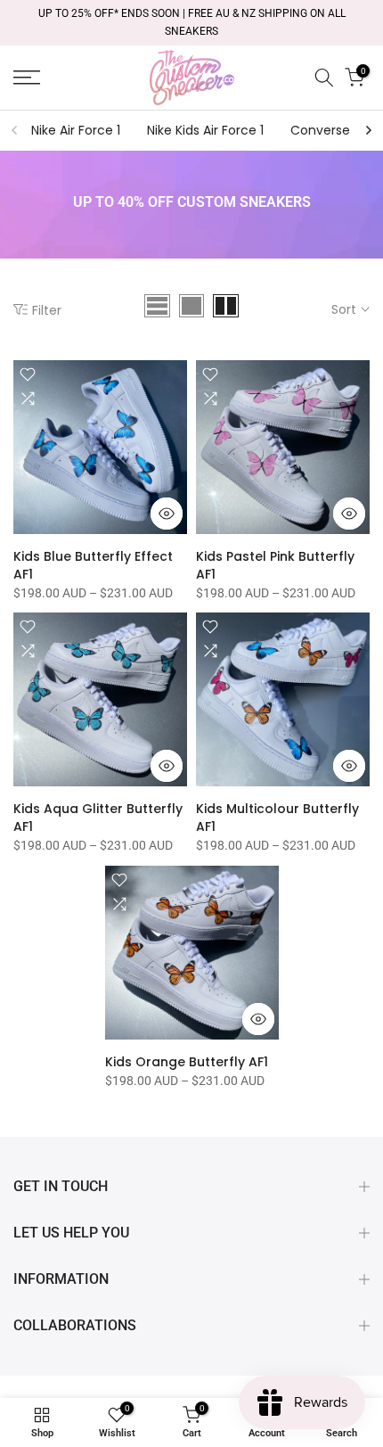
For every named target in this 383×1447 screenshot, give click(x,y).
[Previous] (15, 130)
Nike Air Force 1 (75, 130)
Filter (46, 309)
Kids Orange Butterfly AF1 (186, 1062)
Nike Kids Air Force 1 (205, 130)
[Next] (368, 130)
